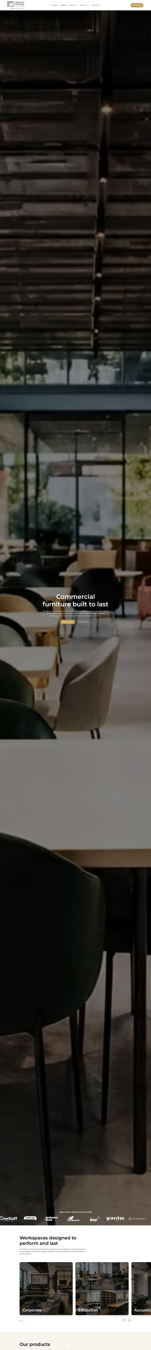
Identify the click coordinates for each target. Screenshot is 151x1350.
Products (54, 5)
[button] (73, 5)
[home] (16, 5)
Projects (63, 5)
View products (67, 622)
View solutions (83, 622)
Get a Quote (137, 5)
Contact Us (96, 5)
